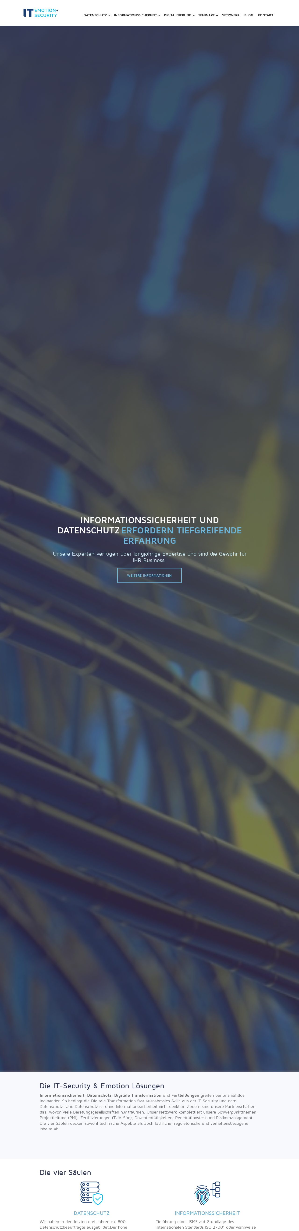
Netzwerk (231, 15)
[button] (96, 13)
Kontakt (265, 15)
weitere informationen (149, 575)
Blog (248, 15)
